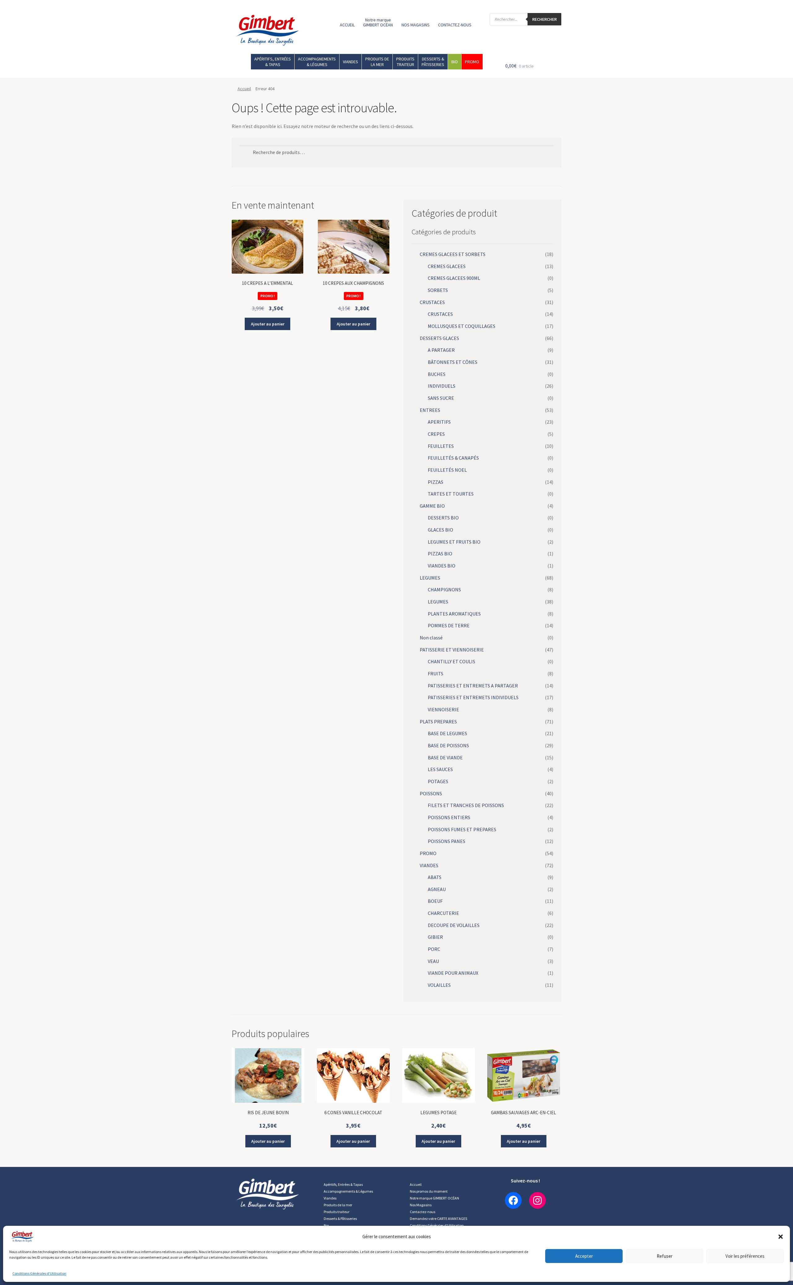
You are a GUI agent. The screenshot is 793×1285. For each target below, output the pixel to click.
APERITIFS (439, 422)
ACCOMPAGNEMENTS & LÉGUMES (317, 61)
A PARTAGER (441, 350)
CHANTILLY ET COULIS (451, 661)
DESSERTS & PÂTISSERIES (433, 61)
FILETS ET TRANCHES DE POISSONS (466, 805)
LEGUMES (430, 578)
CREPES (436, 434)
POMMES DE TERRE (449, 625)
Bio (326, 1225)
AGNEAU (437, 889)
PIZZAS (435, 482)
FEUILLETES (441, 446)
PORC (434, 949)
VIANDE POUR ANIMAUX (453, 973)
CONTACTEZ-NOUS (454, 25)
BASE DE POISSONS (448, 745)
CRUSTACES (432, 302)
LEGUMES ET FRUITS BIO (454, 542)
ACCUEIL (347, 25)
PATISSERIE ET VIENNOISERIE (452, 650)
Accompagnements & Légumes (348, 1191)
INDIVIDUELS (441, 386)
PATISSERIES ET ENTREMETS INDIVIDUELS (473, 697)
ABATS (434, 877)
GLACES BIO (440, 530)
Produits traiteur (336, 1211)
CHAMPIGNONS (444, 589)
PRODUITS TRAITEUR (405, 61)
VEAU (433, 961)
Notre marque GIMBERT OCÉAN (378, 22)
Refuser (665, 1256)
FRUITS (435, 673)
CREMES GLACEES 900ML (454, 278)
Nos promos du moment (429, 1191)
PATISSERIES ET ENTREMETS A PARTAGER (473, 685)
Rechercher (544, 19)
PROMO (472, 61)
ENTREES (430, 410)
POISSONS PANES (446, 841)
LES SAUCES (440, 769)
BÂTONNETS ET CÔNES (452, 362)
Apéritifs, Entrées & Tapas (343, 1184)
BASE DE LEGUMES (447, 733)
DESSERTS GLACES (439, 338)
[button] (781, 1237)
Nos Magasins (421, 1205)
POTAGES (438, 781)
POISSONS (431, 793)
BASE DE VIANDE (445, 757)
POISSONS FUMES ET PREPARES (462, 829)
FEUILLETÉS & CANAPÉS (453, 458)
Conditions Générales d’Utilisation (39, 1273)
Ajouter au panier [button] (267, 324)
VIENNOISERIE (443, 709)
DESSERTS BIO (443, 517)
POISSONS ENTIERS (449, 817)
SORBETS (438, 290)
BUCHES (436, 374)
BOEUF (435, 901)
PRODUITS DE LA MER (377, 61)
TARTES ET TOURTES (451, 494)
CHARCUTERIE (443, 913)
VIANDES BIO (441, 566)
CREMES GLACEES (447, 266)
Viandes (330, 1198)
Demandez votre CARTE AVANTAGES (438, 1218)
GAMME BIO (432, 506)
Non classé (431, 637)
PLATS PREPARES (438, 721)
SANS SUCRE (441, 398)
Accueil (244, 88)
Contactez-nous (422, 1211)
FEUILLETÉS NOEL (447, 470)
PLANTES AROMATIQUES (454, 614)
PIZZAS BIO (440, 553)
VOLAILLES (439, 985)
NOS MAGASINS (415, 25)
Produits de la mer (338, 1205)
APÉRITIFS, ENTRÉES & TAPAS (272, 61)
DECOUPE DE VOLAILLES (454, 925)
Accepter (584, 1256)
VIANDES (350, 61)
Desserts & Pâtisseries (340, 1218)
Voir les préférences (745, 1256)
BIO (454, 61)
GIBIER (435, 937)
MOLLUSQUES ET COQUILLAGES (461, 326)
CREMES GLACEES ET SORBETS (452, 254)
